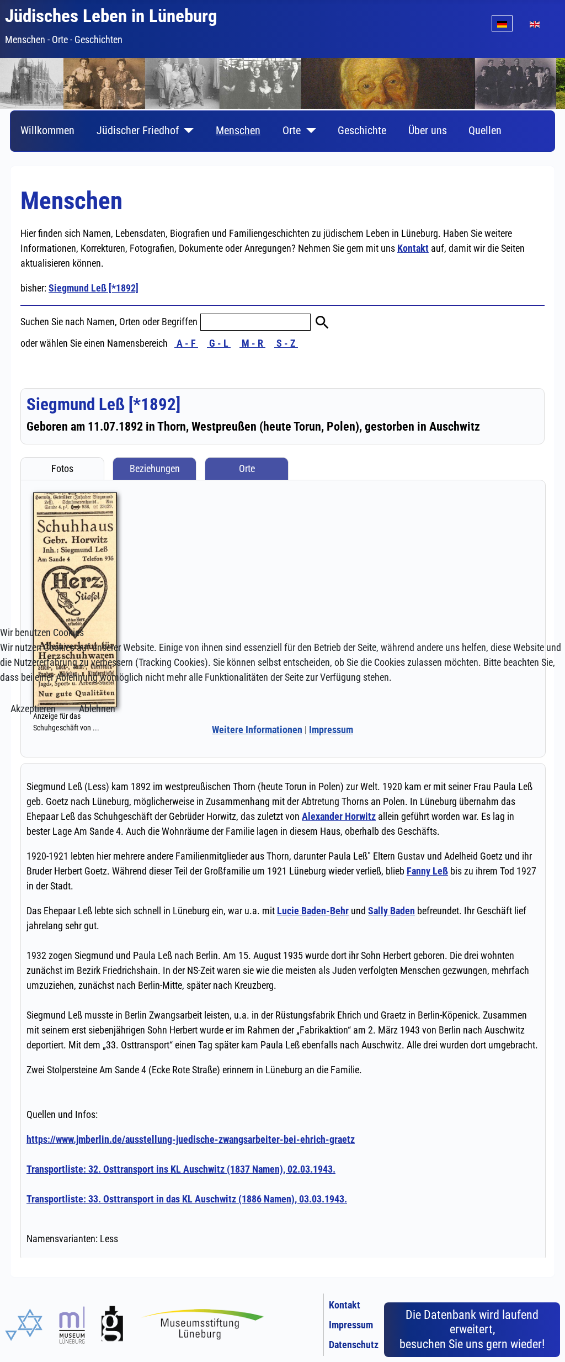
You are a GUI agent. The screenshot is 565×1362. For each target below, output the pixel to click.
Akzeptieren (33, 708)
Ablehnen (97, 708)
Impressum (331, 729)
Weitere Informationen (257, 729)
